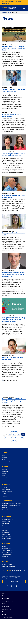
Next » (14, 440)
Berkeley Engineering (7, 601)
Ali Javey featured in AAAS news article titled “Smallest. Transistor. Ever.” (13, 48)
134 (11, 437)
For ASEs (5, 530)
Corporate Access (7, 564)
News (9, 12)
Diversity (4, 457)
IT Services (5, 532)
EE (3, 593)
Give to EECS (14, 581)
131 (19, 434)
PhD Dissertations (7, 552)
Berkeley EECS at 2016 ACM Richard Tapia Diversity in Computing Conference (14, 401)
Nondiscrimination (6, 609)
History (4, 455)
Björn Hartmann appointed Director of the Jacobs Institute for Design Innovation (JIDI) (13, 274)
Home (4, 12)
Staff (3, 475)
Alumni (4, 480)
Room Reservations (7, 519)
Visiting (4, 460)
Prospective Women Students (10, 510)
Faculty (4, 473)
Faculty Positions (7, 491)
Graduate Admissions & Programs (11, 505)
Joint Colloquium (6, 554)
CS (3, 595)
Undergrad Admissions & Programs (11, 503)
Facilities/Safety (6, 534)
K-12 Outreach (6, 489)
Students (4, 478)
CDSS (3, 603)
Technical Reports (7, 550)
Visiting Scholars (6, 538)
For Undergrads (6, 528)
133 (6, 437)
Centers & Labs (6, 548)
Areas (4, 546)
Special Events (6, 462)
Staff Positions (6, 494)
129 (10, 434)
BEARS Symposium (7, 557)
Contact (4, 496)
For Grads (5, 526)
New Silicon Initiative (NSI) (9, 566)
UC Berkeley (5, 598)
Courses (4, 507)
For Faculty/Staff (7, 536)
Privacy (4, 611)
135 (15, 437)
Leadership (5, 471)
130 (14, 434)
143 (22, 437)
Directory (4, 469)
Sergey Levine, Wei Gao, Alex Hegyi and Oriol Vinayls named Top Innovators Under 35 (13, 319)
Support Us (5, 487)
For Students (5, 523)
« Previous (14, 431)
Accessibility (5, 606)
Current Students (6, 512)
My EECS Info (6, 521)
